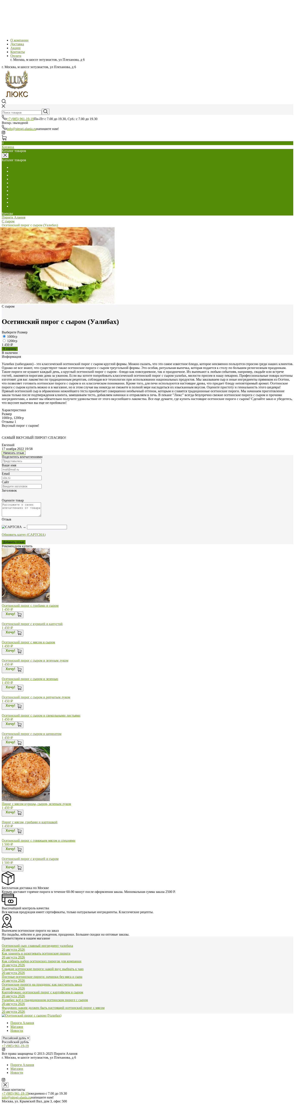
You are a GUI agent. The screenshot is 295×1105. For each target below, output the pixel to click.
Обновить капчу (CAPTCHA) (24, 534)
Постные (17, 194)
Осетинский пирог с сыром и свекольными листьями (41, 715)
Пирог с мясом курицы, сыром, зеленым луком (36, 804)
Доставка (17, 44)
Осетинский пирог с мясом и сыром (28, 642)
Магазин (16, 1026)
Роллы (15, 206)
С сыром (16, 175)
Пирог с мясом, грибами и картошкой (29, 822)
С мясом (16, 171)
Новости (16, 1030)
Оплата (15, 56)
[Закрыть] (5, 1085)
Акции (15, 48)
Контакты (17, 52)
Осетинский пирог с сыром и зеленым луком (35, 660)
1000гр (12, 336)
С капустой (18, 183)
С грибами (18, 179)
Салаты (15, 167)
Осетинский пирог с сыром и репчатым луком (36, 697)
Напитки (17, 198)
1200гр (12, 341)
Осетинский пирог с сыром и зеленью (30, 679)
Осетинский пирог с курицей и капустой (32, 624)
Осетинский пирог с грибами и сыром (30, 605)
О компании (19, 40)
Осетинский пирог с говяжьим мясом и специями (38, 840)
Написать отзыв (13, 453)
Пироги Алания (13, 217)
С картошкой (20, 187)
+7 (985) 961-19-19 (20, 119)
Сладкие (16, 190)
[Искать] (45, 112)
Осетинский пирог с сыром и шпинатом (31, 734)
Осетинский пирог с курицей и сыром (30, 859)
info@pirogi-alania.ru (21, 129)
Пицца (15, 202)
